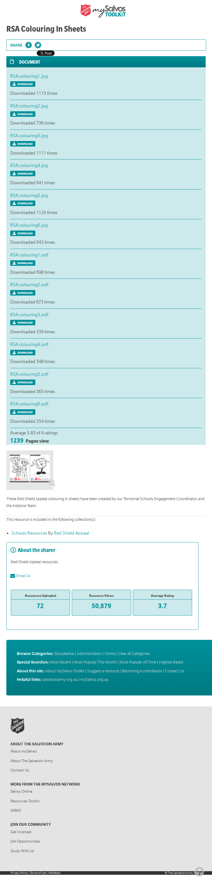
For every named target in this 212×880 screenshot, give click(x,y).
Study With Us (22, 851)
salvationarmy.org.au (60, 679)
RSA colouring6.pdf (29, 404)
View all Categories (134, 653)
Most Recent (60, 662)
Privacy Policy (19, 872)
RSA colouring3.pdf (29, 314)
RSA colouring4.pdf (29, 344)
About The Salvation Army (31, 761)
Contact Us (174, 671)
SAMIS (15, 810)
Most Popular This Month (95, 662)
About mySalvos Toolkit (64, 671)
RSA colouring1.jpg (29, 76)
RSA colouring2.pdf (29, 284)
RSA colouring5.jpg (29, 195)
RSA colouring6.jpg (29, 225)
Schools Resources (29, 533)
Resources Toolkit (24, 801)
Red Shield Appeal (71, 533)
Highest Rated (171, 662)
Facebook (29, 46)
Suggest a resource (103, 671)
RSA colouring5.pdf (29, 374)
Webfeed (54, 872)
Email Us (23, 576)
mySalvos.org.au (94, 679)
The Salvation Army (180, 872)
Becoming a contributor (142, 671)
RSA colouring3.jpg (29, 135)
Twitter (38, 46)
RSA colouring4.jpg (29, 165)
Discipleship (64, 653)
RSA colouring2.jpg (29, 106)
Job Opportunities (25, 841)
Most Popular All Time (138, 662)
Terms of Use (38, 872)
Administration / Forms (96, 653)
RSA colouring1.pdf (29, 255)
